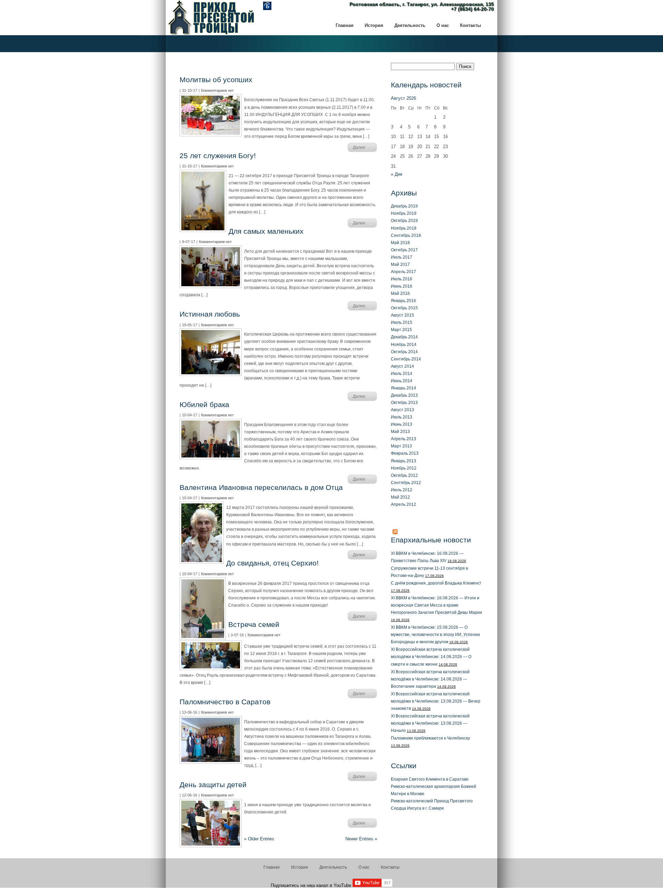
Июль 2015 (401, 322)
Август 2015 (402, 315)
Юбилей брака (204, 404)
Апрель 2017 (403, 271)
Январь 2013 (403, 461)
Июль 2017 (401, 257)
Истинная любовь (210, 314)
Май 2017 (400, 264)
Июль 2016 (401, 279)
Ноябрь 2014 (403, 344)
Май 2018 (400, 242)
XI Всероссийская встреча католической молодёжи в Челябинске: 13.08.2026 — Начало (430, 723)
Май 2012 (400, 497)
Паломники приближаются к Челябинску (430, 738)
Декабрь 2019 (404, 206)
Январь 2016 (403, 300)
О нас (363, 867)
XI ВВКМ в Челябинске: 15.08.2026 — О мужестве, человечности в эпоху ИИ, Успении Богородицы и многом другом (435, 634)
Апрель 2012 (403, 504)
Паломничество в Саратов (225, 702)
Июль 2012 (401, 490)
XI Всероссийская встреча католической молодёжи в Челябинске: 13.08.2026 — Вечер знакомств (435, 701)
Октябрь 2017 (404, 250)
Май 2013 (400, 431)
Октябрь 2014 (404, 351)
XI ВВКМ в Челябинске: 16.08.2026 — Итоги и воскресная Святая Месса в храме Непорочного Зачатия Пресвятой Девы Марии (436, 605)
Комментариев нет (217, 90)
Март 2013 (401, 446)
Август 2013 (402, 409)
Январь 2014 (403, 388)
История (299, 867)
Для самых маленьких (266, 231)
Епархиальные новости (431, 540)
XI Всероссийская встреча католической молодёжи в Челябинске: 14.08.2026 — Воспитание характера (430, 678)
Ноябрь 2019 (403, 213)
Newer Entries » (361, 838)
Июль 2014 (401, 373)
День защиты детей (213, 785)
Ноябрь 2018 (403, 228)
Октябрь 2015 (404, 308)
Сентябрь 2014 (406, 359)
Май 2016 (400, 293)
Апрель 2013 (403, 438)
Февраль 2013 (405, 453)
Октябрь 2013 (404, 402)
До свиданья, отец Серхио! (272, 563)
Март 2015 (401, 329)
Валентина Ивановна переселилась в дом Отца (261, 487)
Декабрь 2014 (404, 337)
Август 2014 (402, 366)
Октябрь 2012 (404, 475)
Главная (271, 867)
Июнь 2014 (401, 380)
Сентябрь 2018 (406, 235)
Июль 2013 (401, 417)
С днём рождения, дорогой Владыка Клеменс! (436, 583)
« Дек (396, 174)
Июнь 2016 (401, 286)
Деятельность (333, 867)
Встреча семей (253, 624)
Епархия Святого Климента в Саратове (430, 779)
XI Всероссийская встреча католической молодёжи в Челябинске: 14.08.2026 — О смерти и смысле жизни (431, 656)
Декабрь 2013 (404, 395)
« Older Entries (259, 838)
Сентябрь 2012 (406, 482)
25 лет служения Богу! (218, 156)
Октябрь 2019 (404, 220)
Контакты (390, 867)
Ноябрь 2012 (403, 468)
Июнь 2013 (401, 424)
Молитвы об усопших (216, 80)
